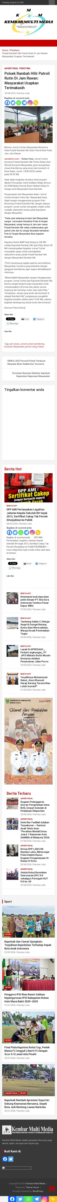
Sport (8, 901)
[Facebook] (7, 102)
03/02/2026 (9, 952)
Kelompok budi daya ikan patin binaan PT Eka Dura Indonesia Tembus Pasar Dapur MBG (34, 601)
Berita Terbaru (19, 793)
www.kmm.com (11, 159)
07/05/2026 (26, 609)
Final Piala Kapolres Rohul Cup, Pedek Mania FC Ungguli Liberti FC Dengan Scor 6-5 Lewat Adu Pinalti (27, 1051)
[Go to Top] (52, 1189)
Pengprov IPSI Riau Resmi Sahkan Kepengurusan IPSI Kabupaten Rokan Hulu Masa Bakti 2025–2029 (26, 998)
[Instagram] (30, 102)
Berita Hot (12, 469)
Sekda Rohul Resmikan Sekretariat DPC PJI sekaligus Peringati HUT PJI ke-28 (34, 877)
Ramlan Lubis (23, 93)
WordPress (38, 1191)
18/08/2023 (9, 93)
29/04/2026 (26, 637)
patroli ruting (31, 346)
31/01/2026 (9, 1005)
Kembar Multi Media (35, 1183)
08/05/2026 (12, 524)
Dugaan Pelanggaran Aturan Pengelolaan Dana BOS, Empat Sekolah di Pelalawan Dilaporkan (34, 806)
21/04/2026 (26, 690)
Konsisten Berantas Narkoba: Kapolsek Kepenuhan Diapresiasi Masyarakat (31, 375)
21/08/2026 (26, 841)
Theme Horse (32, 1187)
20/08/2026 (26, 864)
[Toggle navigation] (6, 43)
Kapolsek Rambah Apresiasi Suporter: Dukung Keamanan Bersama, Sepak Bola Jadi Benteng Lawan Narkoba (27, 1104)
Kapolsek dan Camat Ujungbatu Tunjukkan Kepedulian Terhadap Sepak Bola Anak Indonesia (27, 945)
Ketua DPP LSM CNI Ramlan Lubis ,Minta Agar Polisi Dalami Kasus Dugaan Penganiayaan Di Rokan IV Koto (35, 855)
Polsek (41, 346)
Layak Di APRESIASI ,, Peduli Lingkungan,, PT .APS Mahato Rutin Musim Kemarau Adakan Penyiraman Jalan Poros (35, 655)
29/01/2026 (9, 1058)
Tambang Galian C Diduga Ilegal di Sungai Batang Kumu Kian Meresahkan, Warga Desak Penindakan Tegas (35, 627)
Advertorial (11, 68)
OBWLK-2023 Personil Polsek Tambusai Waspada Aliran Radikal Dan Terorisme (26, 362)
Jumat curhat (26, 344)
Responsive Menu (52, 2)
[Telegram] (24, 102)
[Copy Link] (35, 102)
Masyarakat (18, 346)
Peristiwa (24, 68)
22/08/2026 (26, 814)
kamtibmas (39, 344)
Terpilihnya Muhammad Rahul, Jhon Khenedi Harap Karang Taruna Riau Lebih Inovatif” (35, 682)
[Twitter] (12, 102)
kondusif (8, 346)
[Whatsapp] (18, 102)
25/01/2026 (9, 1111)
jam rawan (15, 344)
